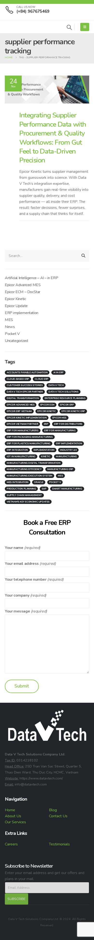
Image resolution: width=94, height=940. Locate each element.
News (10, 326)
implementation (44, 450)
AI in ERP (58, 372)
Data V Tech (56, 385)
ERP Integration (17, 450)
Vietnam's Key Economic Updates (28, 501)
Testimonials (59, 844)
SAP (44, 488)
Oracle (38, 482)
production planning (21, 488)
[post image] (47, 90)
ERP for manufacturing (60, 430)
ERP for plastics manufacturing (28, 443)
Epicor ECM (47, 404)
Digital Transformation (23, 398)
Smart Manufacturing (67, 488)
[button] (69, 28)
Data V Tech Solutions (63, 391)
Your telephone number (26, 579)
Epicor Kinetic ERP (73, 411)
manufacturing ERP (60, 469)
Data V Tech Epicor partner (25, 391)
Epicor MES (59, 417)
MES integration (17, 482)
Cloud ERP (41, 379)
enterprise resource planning (65, 398)
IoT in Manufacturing (21, 456)
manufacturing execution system (29, 475)
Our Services (15, 822)
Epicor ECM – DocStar (22, 292)
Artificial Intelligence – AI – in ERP (31, 278)
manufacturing (66, 456)
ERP (46, 424)
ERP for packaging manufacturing (30, 437)
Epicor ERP (67, 404)
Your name (14, 547)
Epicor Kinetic (15, 299)
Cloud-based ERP (18, 379)
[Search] (83, 256)
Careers (11, 844)
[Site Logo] (18, 27)
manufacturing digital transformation (33, 463)
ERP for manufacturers (23, 430)
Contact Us (58, 816)
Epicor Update (16, 306)
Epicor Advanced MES (22, 285)
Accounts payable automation (27, 372)
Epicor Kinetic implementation (27, 417)
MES (9, 319)
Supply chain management (24, 495)
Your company (17, 595)
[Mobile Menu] (84, 27)
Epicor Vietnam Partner (22, 424)
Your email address (22, 563)
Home (10, 810)
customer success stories (25, 385)
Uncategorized (16, 340)
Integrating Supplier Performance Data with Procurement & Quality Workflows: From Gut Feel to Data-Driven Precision (52, 137)
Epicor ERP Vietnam (19, 411)
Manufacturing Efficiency (24, 469)
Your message (17, 611)
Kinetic (45, 456)
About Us (13, 816)
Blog (53, 810)
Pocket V (12, 333)
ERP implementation (21, 312)
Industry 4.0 (68, 450)
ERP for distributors (68, 424)
